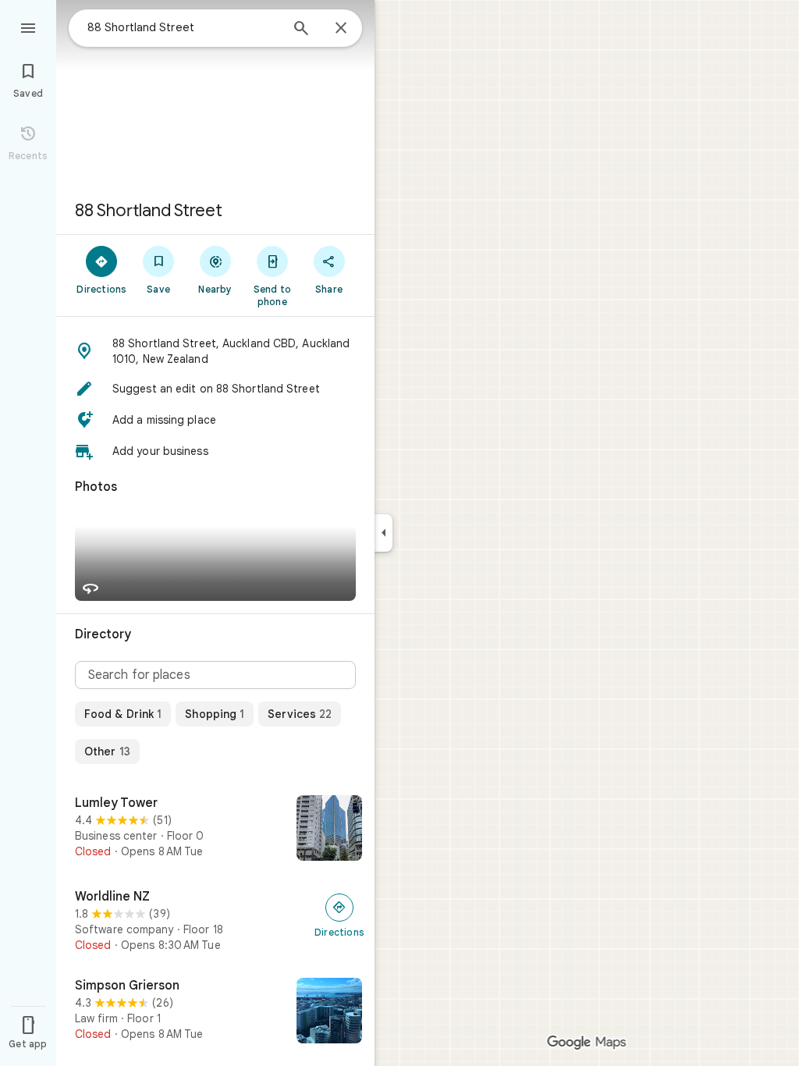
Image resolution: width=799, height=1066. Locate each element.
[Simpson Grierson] (215, 1012)
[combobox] (183, 27)
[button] (215, 351)
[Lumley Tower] (215, 829)
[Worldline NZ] (215, 920)
